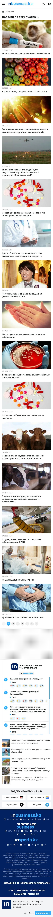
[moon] (44, 4)
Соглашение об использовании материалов (27, 883)
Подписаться (43, 913)
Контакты (22, 890)
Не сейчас (28, 913)
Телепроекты (37, 890)
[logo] (23, 4)
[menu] (3, 4)
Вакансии (20, 894)
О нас (12, 890)
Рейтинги (33, 894)
